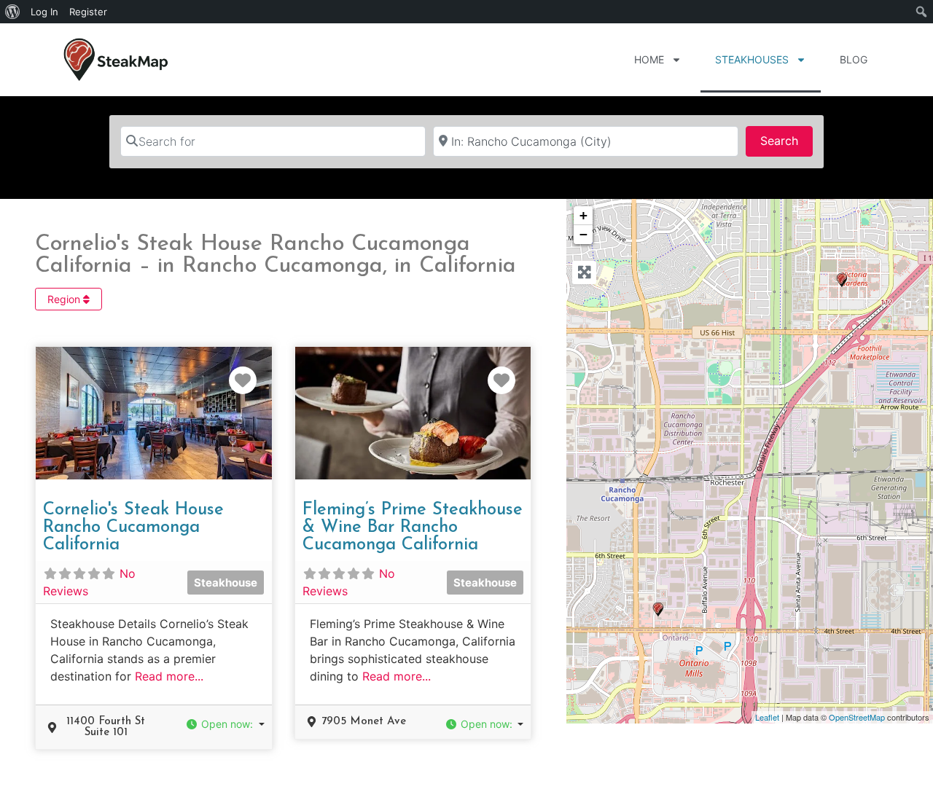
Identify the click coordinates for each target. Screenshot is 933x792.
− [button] (583, 234)
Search (786, 140)
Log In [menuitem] (44, 11)
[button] (225, 724)
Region (65, 299)
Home (649, 59)
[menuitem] (13, 11)
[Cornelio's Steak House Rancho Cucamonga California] (658, 609)
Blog (853, 59)
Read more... (169, 676)
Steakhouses (752, 59)
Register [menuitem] (88, 11)
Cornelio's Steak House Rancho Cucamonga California (133, 527)
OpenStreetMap (857, 717)
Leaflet (767, 717)
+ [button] (583, 215)
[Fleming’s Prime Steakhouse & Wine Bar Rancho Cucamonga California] (841, 280)
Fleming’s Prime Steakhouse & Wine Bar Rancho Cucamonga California (412, 527)
